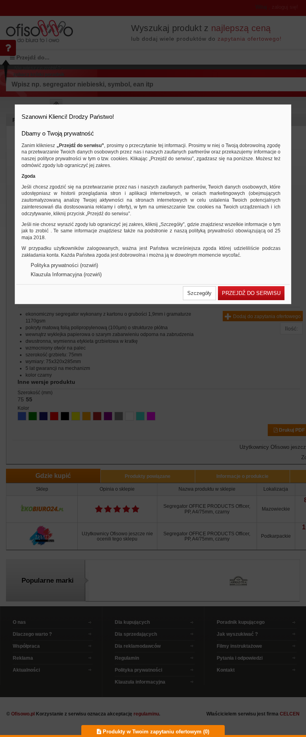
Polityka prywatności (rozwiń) (64, 265)
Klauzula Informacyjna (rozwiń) (66, 274)
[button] (199, 293)
